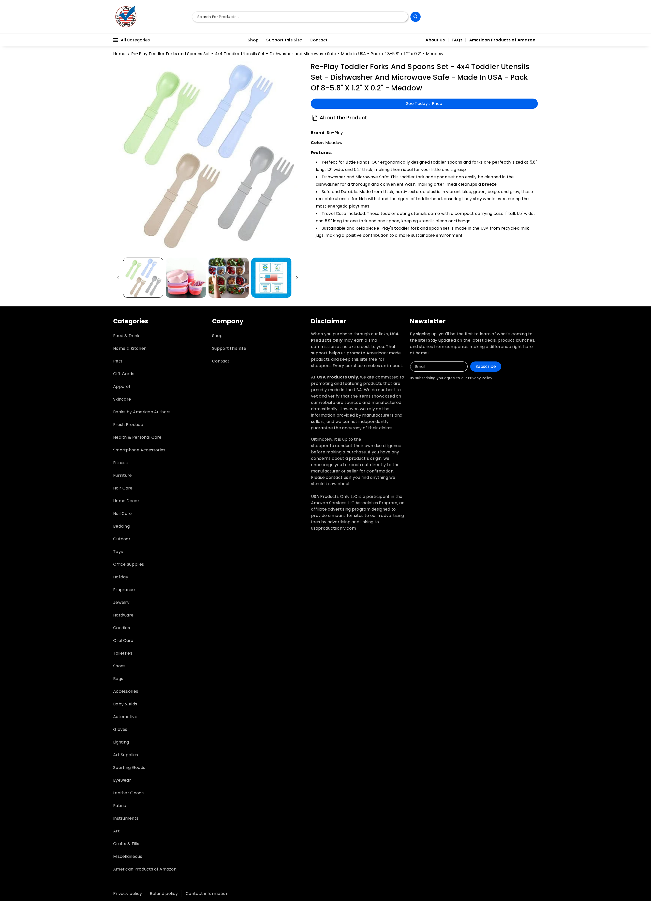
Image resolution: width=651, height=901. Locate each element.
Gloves (120, 729)
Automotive (125, 717)
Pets (117, 361)
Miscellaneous (127, 856)
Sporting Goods (129, 767)
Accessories (125, 691)
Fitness (120, 463)
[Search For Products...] (415, 17)
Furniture (122, 475)
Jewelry (121, 602)
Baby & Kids (125, 704)
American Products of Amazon (144, 869)
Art (116, 831)
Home (119, 54)
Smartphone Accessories (139, 450)
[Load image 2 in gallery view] (186, 278)
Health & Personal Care (137, 437)
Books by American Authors (142, 412)
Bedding (121, 526)
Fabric (119, 806)
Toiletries (122, 653)
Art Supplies (125, 755)
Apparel (121, 386)
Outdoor (121, 539)
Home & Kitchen (129, 348)
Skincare (122, 399)
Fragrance (124, 590)
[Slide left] (118, 277)
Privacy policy (127, 893)
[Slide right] (297, 277)
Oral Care (123, 640)
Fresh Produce (128, 425)
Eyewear (122, 780)
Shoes (119, 666)
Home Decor (126, 501)
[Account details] (532, 16)
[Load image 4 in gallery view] (271, 278)
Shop (217, 336)
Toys (118, 552)
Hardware (123, 615)
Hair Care (123, 488)
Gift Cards (123, 374)
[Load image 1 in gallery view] (143, 278)
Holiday (120, 577)
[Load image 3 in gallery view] (229, 278)
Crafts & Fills (126, 844)
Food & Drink (126, 336)
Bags (118, 679)
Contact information (207, 893)
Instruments (125, 818)
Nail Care (122, 513)
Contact (220, 361)
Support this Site (229, 348)
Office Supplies (128, 564)
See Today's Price (424, 103)
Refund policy (164, 893)
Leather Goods (128, 793)
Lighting (121, 742)
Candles (121, 628)
